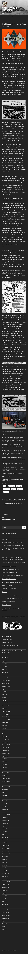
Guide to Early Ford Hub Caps (9, 588)
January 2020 (5, 876)
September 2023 (6, 753)
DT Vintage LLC (12, 616)
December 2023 (6, 745)
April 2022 (4, 800)
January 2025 (5, 708)
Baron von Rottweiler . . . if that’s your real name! (13, 562)
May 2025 (4, 697)
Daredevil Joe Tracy (6, 605)
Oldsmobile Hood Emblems (8, 539)
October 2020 (5, 851)
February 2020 (5, 873)
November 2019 (6, 881)
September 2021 (6, 820)
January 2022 (5, 809)
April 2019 (4, 901)
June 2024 (4, 728)
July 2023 (4, 759)
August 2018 (5, 923)
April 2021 (4, 834)
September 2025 (6, 686)
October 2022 (5, 784)
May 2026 (4, 666)
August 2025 (5, 689)
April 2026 (4, 669)
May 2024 (4, 731)
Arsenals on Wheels (7, 585)
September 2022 (6, 786)
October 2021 (5, 817)
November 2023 (6, 747)
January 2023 (5, 775)
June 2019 (4, 895)
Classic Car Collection (9, 431)
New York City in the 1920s (8, 648)
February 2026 (5, 675)
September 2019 (6, 887)
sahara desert (8, 503)
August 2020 (5, 856)
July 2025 (4, 691)
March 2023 (5, 770)
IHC (5, 500)
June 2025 (4, 694)
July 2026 (4, 661)
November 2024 (6, 714)
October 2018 (5, 918)
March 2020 (5, 870)
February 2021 (5, 840)
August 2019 (5, 890)
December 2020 (6, 845)
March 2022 (5, 803)
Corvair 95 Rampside (7, 639)
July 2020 (4, 859)
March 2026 (5, 672)
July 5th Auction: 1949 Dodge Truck (10, 645)
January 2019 (5, 909)
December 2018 (6, 912)
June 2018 (4, 929)
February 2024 (5, 739)
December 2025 (6, 680)
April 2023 (4, 767)
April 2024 (4, 733)
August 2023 (5, 756)
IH (24, 499)
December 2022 (6, 778)
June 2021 (4, 828)
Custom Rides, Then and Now (9, 579)
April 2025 (4, 700)
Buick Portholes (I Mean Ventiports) (10, 595)
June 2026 (4, 663)
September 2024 (6, 719)
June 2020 (4, 862)
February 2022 (5, 806)
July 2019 (4, 893)
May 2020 (4, 865)
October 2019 (5, 884)
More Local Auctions (7, 642)
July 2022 (4, 792)
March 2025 (5, 703)
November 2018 (6, 915)
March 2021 (5, 837)
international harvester (13, 500)
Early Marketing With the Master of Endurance (13, 598)
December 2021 (6, 812)
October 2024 (5, 717)
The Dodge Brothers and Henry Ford (10, 569)
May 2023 (4, 764)
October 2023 (5, 750)
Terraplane (4, 592)
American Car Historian (9, 9)
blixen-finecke (8, 499)
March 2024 (5, 736)
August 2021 (5, 823)
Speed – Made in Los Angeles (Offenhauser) (12, 575)
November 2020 (6, 848)
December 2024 (6, 711)
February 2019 (5, 907)
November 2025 (6, 683)
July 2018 (4, 926)
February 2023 (5, 772)
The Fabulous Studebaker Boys (9, 572)
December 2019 (6, 879)
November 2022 (6, 781)
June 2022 (4, 795)
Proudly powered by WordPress (9, 950)
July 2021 (4, 826)
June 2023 (4, 761)
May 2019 (4, 898)
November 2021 (6, 814)
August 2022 (5, 789)
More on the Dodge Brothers (9, 566)
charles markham (18, 499)
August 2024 (5, 722)
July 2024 (4, 725)
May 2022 (4, 798)
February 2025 (5, 705)
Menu (14, 16)
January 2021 (5, 842)
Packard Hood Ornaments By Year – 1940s (12, 542)
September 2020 (6, 854)
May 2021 (4, 831)
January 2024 (5, 742)
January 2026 (5, 677)
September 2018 (6, 921)
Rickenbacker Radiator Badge (9, 601)
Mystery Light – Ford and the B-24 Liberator (12, 582)
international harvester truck (13, 502)
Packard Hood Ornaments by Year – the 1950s (13, 545)
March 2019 (5, 904)
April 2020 (4, 868)
